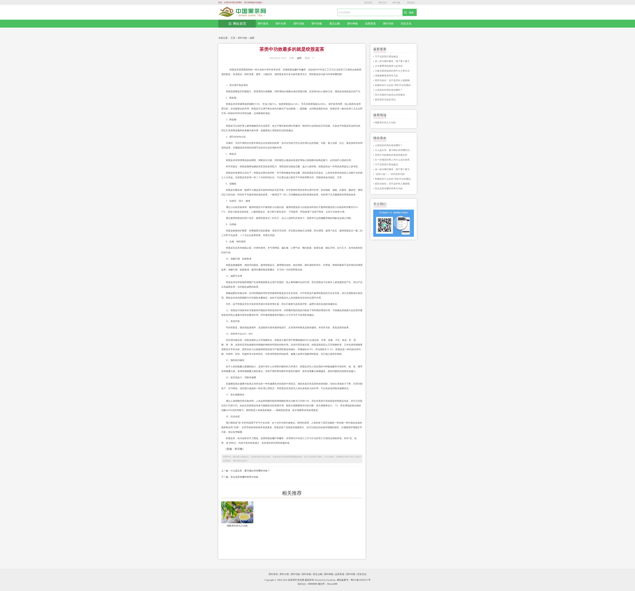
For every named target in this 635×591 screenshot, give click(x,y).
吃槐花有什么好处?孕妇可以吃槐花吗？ (394, 85)
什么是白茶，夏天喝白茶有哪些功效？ (394, 150)
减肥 (252, 38)
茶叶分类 (382, 2)
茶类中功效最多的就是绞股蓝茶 (391, 155)
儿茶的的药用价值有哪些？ (389, 90)
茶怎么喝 (334, 23)
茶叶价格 (316, 23)
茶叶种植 (352, 23)
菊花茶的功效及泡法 (385, 99)
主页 (233, 38)
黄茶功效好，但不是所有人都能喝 (392, 80)
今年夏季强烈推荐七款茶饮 (389, 66)
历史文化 (406, 23)
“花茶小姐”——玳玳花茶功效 (390, 174)
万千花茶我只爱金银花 (386, 56)
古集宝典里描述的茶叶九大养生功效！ (394, 71)
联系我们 (411, 2)
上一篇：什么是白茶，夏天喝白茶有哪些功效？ (245, 470)
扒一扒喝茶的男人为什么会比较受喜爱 (394, 160)
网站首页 (239, 23)
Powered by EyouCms (325, 580)
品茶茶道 (370, 23)
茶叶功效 (396, 2)
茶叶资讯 (368, 2)
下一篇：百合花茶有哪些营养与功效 (239, 477)
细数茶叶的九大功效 (237, 526)
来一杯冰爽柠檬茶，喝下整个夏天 (392, 61)
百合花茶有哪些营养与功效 (389, 188)
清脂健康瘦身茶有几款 (386, 75)
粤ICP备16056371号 (361, 580)
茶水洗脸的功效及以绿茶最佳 (390, 95)
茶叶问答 (388, 23)
